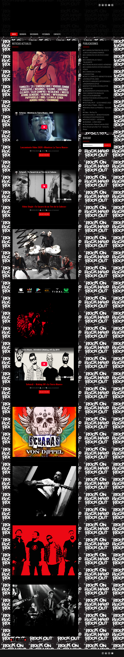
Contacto (57, 34)
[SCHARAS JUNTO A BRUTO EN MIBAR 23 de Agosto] (44, 605)
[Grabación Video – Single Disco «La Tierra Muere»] (44, 254)
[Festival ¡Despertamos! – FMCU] (44, 76)
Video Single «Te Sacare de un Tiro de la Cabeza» (44, 206)
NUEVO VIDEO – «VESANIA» (94, 119)
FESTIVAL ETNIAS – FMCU (93, 105)
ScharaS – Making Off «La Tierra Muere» (44, 384)
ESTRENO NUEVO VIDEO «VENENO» (98, 65)
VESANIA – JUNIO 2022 (92, 122)
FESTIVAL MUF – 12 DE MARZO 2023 (97, 103)
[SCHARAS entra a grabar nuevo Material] (44, 491)
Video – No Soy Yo (90, 112)
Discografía (34, 34)
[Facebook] (99, 5)
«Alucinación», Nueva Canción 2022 (96, 124)
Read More (44, 155)
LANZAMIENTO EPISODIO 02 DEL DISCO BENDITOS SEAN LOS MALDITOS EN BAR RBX (96, 93)
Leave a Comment (53, 151)
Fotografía (46, 34)
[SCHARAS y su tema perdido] (44, 550)
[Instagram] (106, 5)
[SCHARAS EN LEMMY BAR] (44, 432)
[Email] (109, 5)
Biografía (23, 34)
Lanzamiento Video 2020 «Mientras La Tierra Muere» (44, 147)
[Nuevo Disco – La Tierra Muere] (44, 313)
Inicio (14, 34)
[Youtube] (102, 5)
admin (43, 151)
